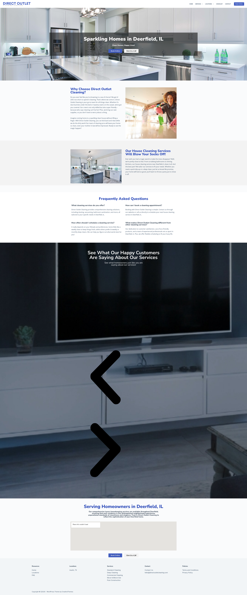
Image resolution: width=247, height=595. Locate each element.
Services (198, 4)
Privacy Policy (187, 573)
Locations (208, 4)
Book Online (239, 4)
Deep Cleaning (112, 573)
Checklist (219, 4)
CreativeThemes (67, 592)
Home (191, 4)
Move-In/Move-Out (114, 578)
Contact (228, 4)
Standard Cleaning (114, 570)
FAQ (33, 575)
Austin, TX (73, 570)
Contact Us (149, 570)
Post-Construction (114, 580)
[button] (105, 377)
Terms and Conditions (190, 570)
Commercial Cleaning (115, 575)
